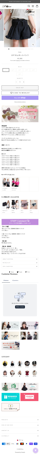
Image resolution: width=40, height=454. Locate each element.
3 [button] (10, 49)
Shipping (18, 60)
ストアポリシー (5, 436)
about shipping (8, 259)
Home (19, 52)
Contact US (5, 430)
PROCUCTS (5, 419)
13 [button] (25, 49)
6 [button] (15, 49)
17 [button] (31, 49)
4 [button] (12, 49)
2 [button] (8, 49)
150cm (19, 74)
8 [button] (18, 49)
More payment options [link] (20, 102)
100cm (6, 70)
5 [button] (13, 49)
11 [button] (22, 49)
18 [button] (32, 49)
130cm (26, 70)
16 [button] (29, 49)
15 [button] (28, 49)
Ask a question (8, 266)
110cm (12, 70)
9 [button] (19, 49)
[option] (20, 28)
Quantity (20, 78)
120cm (19, 70)
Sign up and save (7, 425)
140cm (33, 70)
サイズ (20, 66)
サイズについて (6, 262)
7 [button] (16, 49)
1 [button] (7, 49)
